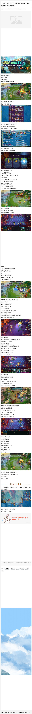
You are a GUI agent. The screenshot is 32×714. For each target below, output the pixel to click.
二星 (27, 568)
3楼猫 (2, 9)
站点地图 (10, 712)
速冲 (22, 568)
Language (24, 9)
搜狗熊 (13, 568)
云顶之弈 (7, 568)
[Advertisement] (16, 42)
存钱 (2, 570)
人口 (18, 568)
